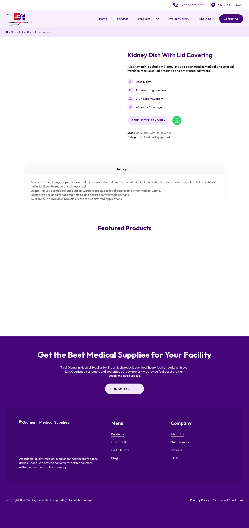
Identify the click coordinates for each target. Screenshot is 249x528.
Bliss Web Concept (79, 500)
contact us (120, 389)
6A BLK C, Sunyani (230, 5)
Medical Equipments (157, 137)
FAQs (174, 458)
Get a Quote (120, 450)
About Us (205, 19)
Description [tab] (124, 169)
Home (103, 19)
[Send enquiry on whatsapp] (176, 120)
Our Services (180, 442)
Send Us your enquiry (148, 120)
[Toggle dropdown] (157, 18)
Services (122, 19)
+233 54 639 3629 (192, 5)
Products (117, 434)
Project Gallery (179, 19)
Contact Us (231, 18)
